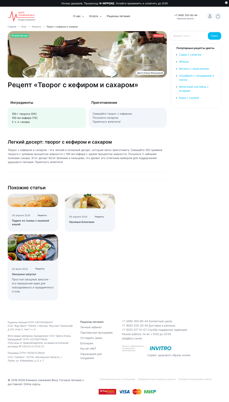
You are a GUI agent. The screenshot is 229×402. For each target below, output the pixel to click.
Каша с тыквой (189, 97)
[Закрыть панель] (226, 2)
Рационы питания (118, 16)
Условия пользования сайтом (195, 379)
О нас (77, 16)
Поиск (214, 35)
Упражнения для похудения (91, 356)
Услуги (93, 16)
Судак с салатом (190, 54)
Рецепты (42, 215)
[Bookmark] (210, 16)
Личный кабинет (91, 327)
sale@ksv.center (132, 338)
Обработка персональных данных (157, 379)
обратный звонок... (186, 18)
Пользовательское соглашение (117, 379)
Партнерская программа (96, 332)
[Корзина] (218, 16)
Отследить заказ (91, 338)
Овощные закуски (24, 274)
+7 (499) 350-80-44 (185, 15)
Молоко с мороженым (194, 68)
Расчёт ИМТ (88, 348)
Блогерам (86, 343)
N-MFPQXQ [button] (106, 3)
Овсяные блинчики (81, 222)
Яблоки (184, 61)
